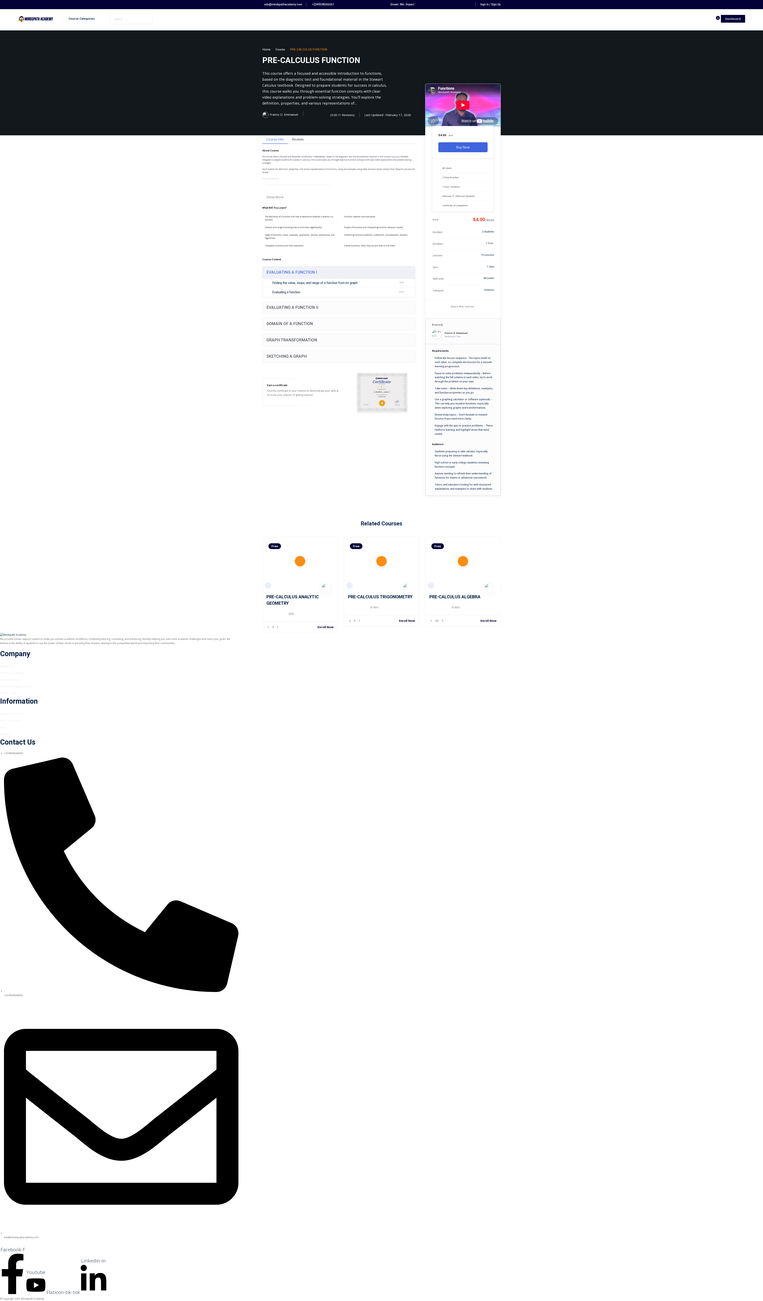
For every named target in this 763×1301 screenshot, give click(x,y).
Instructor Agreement (15, 686)
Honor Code (8, 693)
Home (266, 49)
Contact (5, 734)
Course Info (275, 139)
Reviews (298, 139)
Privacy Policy (9, 680)
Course (280, 49)
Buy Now (463, 147)
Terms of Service (12, 673)
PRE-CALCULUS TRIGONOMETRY (380, 597)
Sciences (489, 290)
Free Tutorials (10, 720)
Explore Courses (11, 714)
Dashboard (733, 19)
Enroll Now (326, 627)
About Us (6, 666)
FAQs (3, 727)
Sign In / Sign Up (490, 4)
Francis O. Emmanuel (456, 333)
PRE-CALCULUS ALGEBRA (454, 597)
